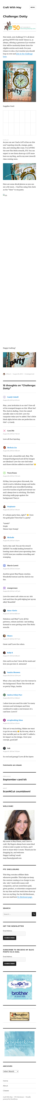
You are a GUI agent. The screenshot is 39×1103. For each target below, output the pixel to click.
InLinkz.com (5, 139)
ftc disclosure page (24, 897)
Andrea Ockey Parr (14, 695)
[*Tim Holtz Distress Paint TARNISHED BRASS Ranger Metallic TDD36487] (28, 116)
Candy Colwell (12, 397)
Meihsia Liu (12, 448)
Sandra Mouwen (13, 672)
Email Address (7, 931)
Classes (6, 1091)
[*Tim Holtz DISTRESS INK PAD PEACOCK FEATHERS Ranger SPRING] (33, 129)
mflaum (8, 374)
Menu (32, 7)
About (5, 1086)
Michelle (10, 537)
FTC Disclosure (19, 1097)
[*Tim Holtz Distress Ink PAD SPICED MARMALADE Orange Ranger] (28, 129)
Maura (9, 636)
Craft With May (12, 7)
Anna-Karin (12, 611)
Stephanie (11, 507)
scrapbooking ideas (15, 720)
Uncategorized (29, 374)
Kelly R (10, 653)
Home (5, 1081)
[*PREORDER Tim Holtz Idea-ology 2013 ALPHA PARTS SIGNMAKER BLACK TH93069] (17, 129)
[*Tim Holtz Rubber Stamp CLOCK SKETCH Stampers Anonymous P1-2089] (17, 116)
